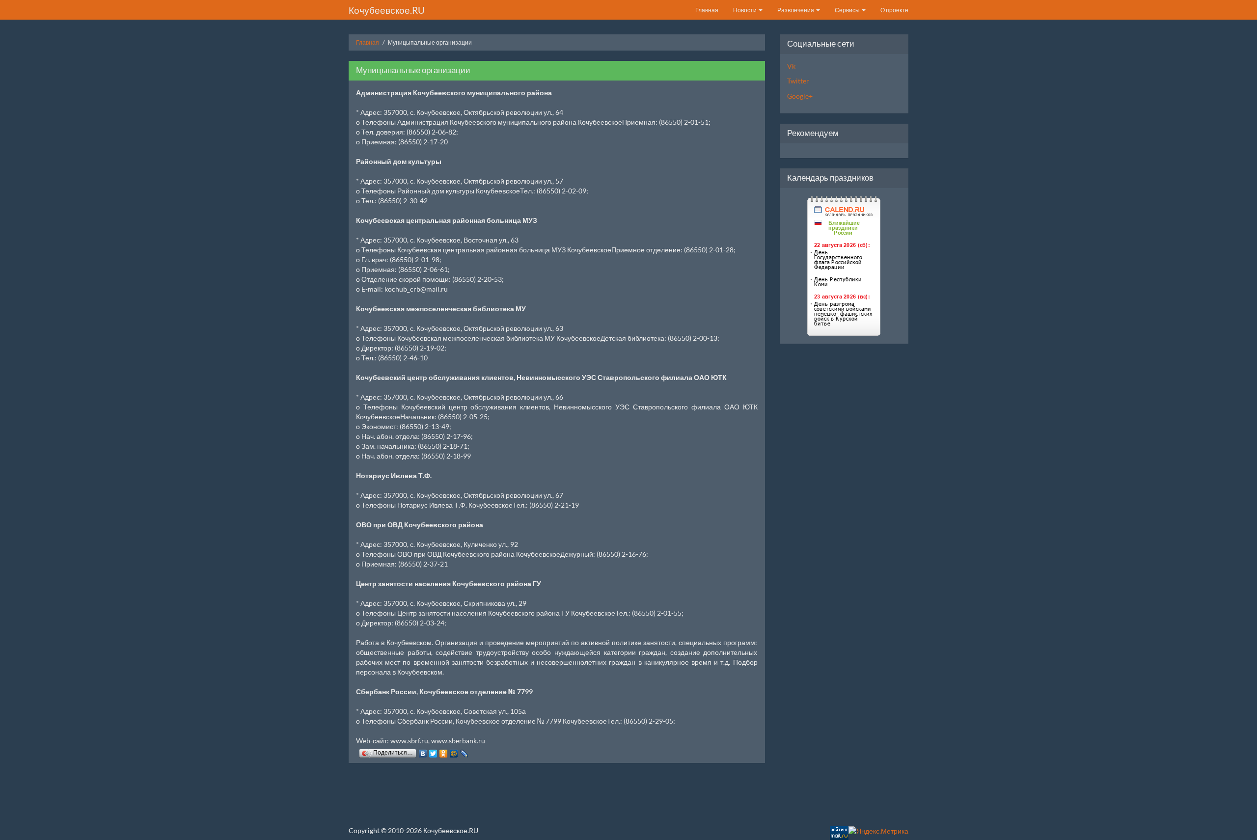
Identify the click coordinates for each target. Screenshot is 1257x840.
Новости (745, 10)
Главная (706, 10)
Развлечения (796, 10)
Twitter (798, 81)
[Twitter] (433, 751)
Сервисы (848, 10)
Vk (791, 66)
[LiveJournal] (464, 751)
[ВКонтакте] (423, 751)
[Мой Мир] (454, 751)
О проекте (894, 10)
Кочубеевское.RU (387, 10)
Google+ (800, 96)
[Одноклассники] (443, 751)
